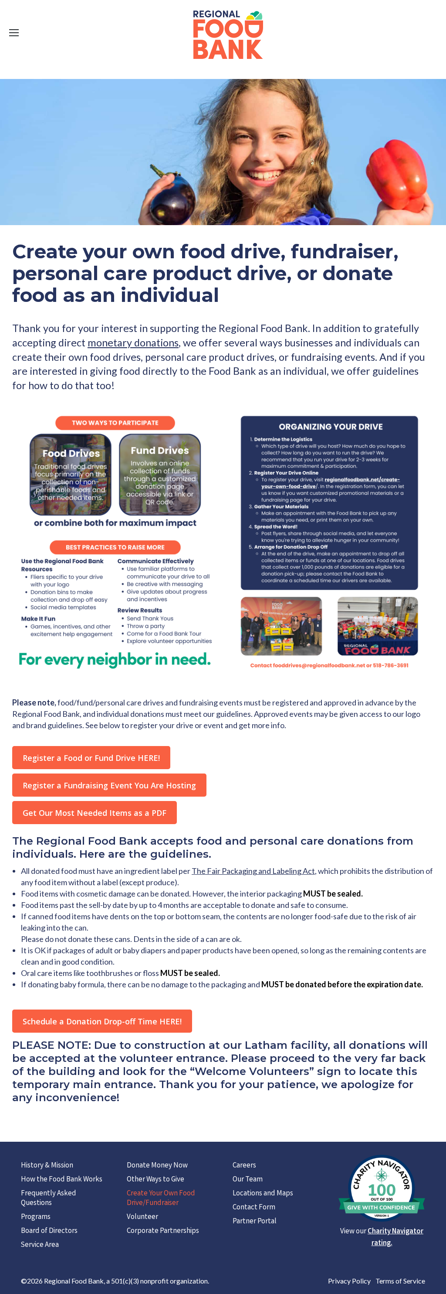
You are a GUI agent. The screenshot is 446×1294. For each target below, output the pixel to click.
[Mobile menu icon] (14, 32)
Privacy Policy (349, 1281)
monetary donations (133, 342)
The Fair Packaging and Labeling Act (253, 871)
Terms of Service (400, 1281)
